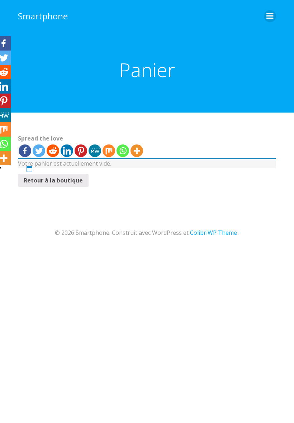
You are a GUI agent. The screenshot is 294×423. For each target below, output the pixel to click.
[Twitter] (39, 150)
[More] (137, 150)
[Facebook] (25, 150)
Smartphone (43, 16)
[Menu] (270, 16)
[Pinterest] (81, 150)
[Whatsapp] (123, 150)
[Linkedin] (67, 150)
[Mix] (109, 150)
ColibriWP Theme (213, 233)
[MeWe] (95, 150)
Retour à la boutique (53, 180)
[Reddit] (53, 150)
